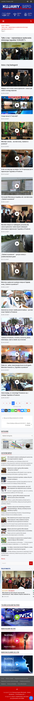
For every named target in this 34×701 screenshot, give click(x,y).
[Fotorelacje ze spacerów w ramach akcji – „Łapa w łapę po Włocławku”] (3, 540)
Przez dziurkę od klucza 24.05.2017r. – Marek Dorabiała (18, 424)
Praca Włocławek (22, 684)
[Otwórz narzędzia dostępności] (31, 698)
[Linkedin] (9, 410)
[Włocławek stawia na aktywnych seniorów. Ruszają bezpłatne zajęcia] (3, 459)
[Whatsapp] (12, 410)
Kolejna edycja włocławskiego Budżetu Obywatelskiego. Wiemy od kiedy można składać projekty (19, 508)
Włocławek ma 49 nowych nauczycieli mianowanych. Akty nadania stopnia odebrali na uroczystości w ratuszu (18, 519)
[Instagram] (18, 410)
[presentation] (29, 568)
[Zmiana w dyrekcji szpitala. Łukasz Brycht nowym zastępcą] (3, 479)
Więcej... (3, 558)
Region (4, 590)
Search (31, 563)
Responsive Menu (27, 1)
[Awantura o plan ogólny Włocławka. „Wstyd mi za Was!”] (3, 470)
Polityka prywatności (25, 681)
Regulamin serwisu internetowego (9, 681)
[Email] (15, 410)
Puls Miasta (9, 590)
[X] (6, 410)
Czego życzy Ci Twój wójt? (9, 116)
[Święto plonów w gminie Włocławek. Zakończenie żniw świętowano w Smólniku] (3, 531)
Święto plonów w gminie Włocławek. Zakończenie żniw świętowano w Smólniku (16, 593)
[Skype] (25, 410)
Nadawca (3, 684)
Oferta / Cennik (9, 678)
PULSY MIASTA (5, 569)
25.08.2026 (6, 596)
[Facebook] (2, 410)
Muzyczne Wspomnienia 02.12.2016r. (13, 418)
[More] (28, 410)
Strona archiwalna (11, 684)
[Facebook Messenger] (22, 410)
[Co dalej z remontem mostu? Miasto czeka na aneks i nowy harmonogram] (3, 549)
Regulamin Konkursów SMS (21, 678)
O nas (2, 678)
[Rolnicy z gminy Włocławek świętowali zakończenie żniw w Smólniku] (3, 497)
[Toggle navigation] (3, 21)
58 (27, 403)
